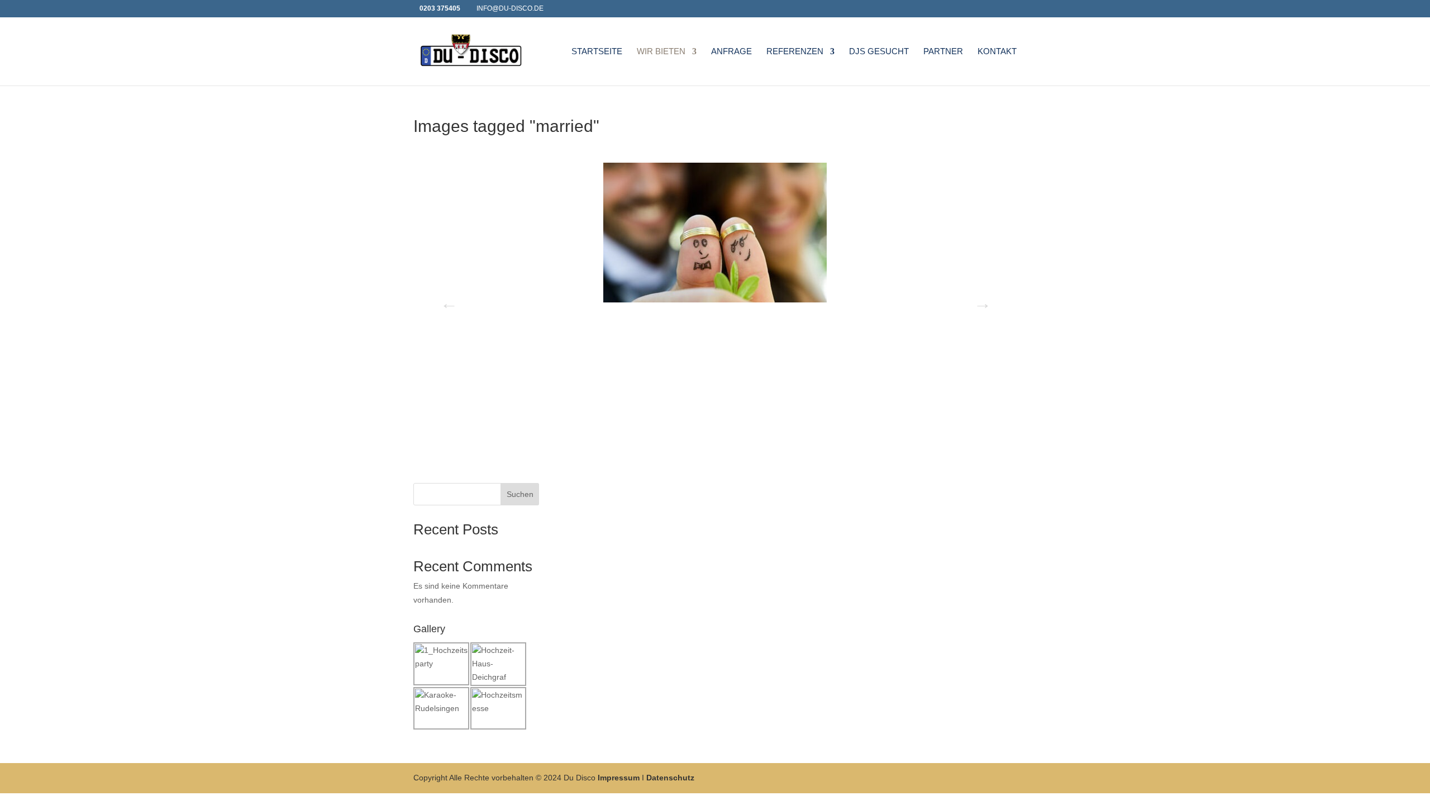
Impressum (619, 777)
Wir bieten (661, 52)
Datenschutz (670, 777)
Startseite (596, 52)
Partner (943, 52)
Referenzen (794, 52)
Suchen (520, 494)
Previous (445, 299)
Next (979, 299)
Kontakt (997, 52)
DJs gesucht (879, 52)
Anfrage (731, 52)
